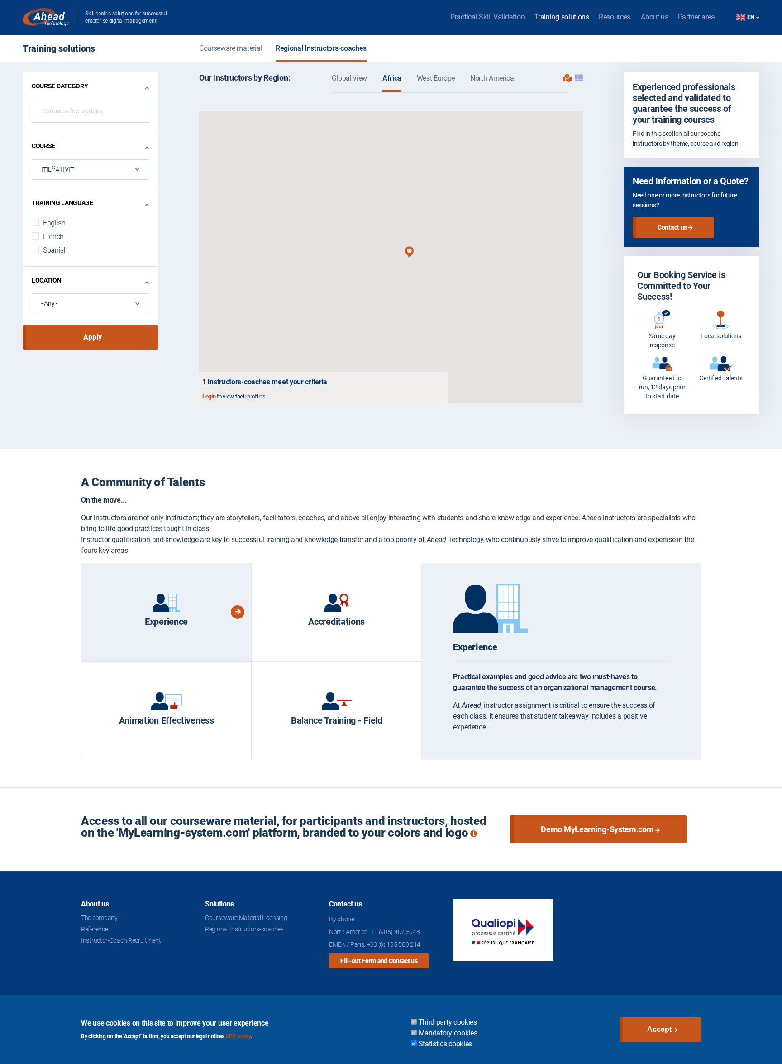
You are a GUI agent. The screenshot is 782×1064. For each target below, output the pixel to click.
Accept (659, 1029)
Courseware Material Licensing (246, 917)
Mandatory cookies (448, 1033)
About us (654, 17)
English (54, 223)
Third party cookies (448, 1022)
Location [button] (47, 280)
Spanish (55, 250)
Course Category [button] (60, 86)
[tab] (166, 612)
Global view (349, 78)
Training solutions (561, 17)
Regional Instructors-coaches (321, 48)
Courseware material (230, 48)
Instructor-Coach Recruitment (121, 940)
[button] (409, 252)
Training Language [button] (62, 202)
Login (209, 396)
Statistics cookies (445, 1044)
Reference (94, 929)
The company (99, 917)
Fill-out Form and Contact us (379, 960)
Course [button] (43, 145)
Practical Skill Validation (487, 17)
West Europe (436, 78)
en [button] (751, 17)
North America (492, 78)
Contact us (672, 227)
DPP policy (238, 1036)
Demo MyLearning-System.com (597, 829)
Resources (614, 17)
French (53, 236)
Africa (391, 78)
